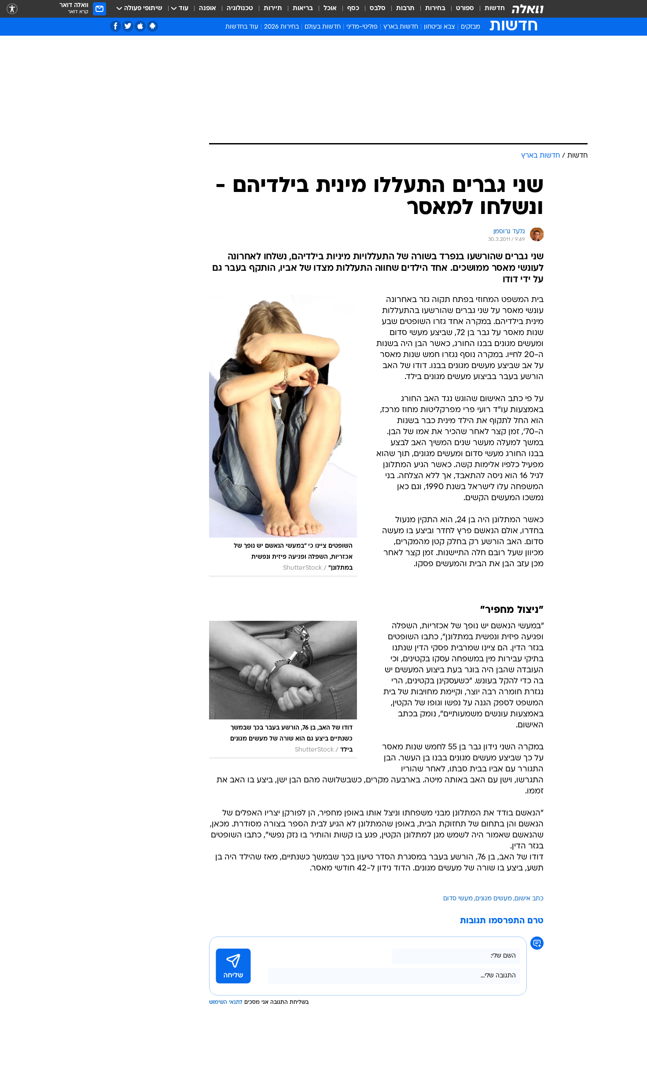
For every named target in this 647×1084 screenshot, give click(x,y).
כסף (353, 8)
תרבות (405, 8)
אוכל (330, 8)
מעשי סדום (458, 899)
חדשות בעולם (323, 27)
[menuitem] (489, 9)
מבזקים (470, 27)
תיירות (273, 8)
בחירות (435, 8)
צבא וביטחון (439, 27)
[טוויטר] (127, 26)
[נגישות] (12, 9)
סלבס (378, 8)
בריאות (303, 8)
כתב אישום (529, 899)
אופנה (207, 8)
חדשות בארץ (400, 27)
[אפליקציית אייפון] (140, 26)
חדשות (495, 8)
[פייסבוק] (115, 26)
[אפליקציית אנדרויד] (152, 26)
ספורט (465, 8)
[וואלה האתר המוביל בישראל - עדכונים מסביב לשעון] (528, 8)
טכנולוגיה (240, 8)
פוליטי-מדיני (362, 27)
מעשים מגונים (493, 899)
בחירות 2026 (281, 27)
